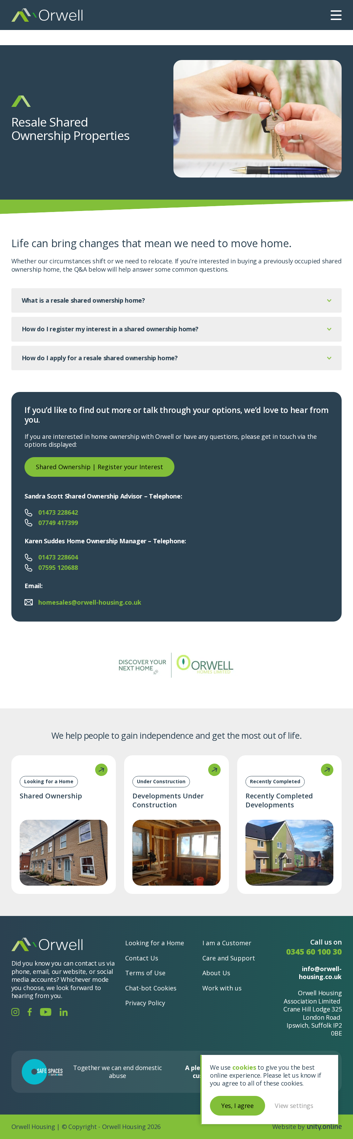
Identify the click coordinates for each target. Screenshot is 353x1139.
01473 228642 (58, 512)
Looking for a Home (154, 943)
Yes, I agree (237, 1105)
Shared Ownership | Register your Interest (99, 467)
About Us (216, 973)
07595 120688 (58, 568)
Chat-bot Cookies (150, 988)
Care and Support (228, 958)
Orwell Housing (46, 15)
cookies (244, 1067)
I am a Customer (226, 943)
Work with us (222, 988)
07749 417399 (58, 522)
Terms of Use (145, 973)
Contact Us (141, 958)
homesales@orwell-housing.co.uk (89, 602)
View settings (294, 1105)
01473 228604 (58, 557)
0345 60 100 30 (314, 951)
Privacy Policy (145, 1003)
